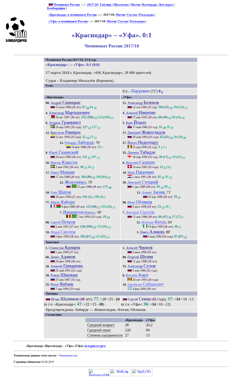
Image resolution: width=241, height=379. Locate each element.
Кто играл (166, 4)
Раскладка (146, 14)
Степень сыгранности (105, 335)
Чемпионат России (66, 4)
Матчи (135, 4)
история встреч (94, 346)
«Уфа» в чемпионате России (68, 21)
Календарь (149, 4)
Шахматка (121, 4)
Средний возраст (101, 325)
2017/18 (92, 4)
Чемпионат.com (68, 355)
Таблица (106, 4)
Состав (132, 14)
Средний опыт (99, 330)
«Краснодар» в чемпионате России (72, 14)
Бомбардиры (56, 8)
